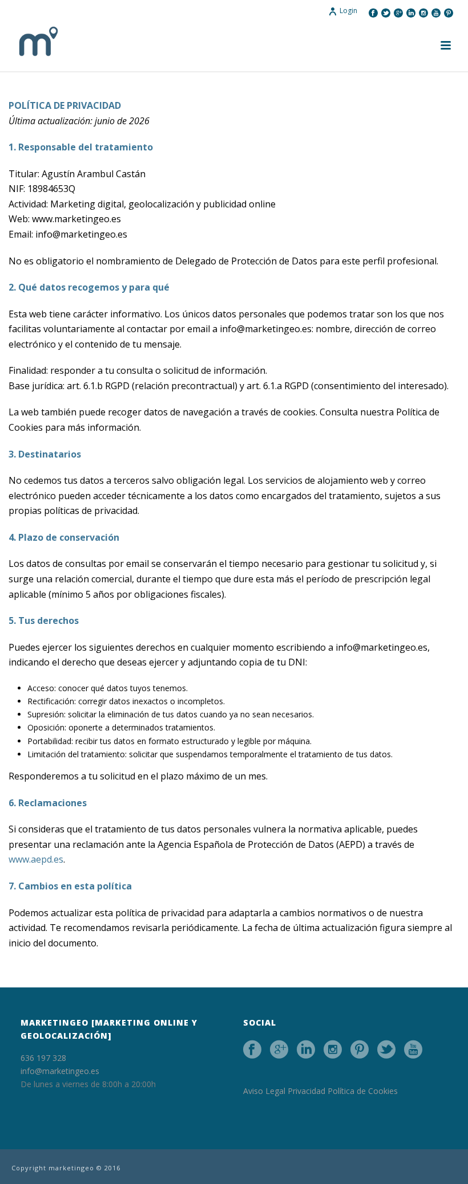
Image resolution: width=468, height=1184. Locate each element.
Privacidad (306, 1090)
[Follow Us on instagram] (333, 1049)
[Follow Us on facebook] (252, 1049)
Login (348, 10)
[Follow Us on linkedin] (306, 1049)
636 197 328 (43, 1057)
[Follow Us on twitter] (386, 1049)
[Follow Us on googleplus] (279, 1049)
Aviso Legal (264, 1090)
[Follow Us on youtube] (413, 1049)
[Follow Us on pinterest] (359, 1049)
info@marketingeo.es (60, 1070)
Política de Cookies (363, 1090)
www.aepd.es (36, 859)
